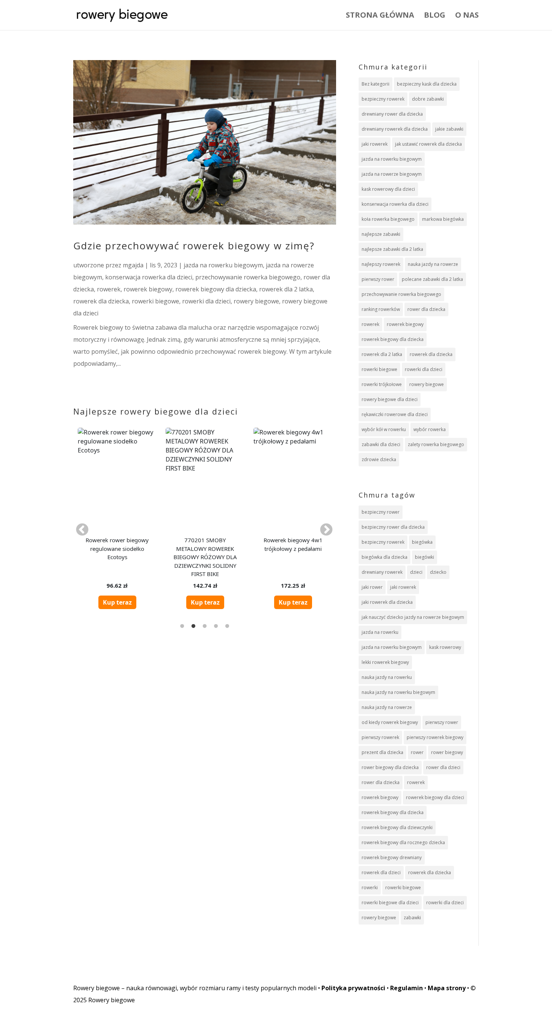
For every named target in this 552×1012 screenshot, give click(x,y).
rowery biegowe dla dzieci (390, 399)
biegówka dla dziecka (384, 557)
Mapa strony (447, 988)
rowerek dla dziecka (101, 301)
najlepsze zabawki (381, 234)
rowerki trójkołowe (382, 384)
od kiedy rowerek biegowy (390, 722)
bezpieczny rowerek (383, 99)
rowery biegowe (256, 301)
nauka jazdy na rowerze (433, 264)
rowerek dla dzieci (381, 872)
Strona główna (380, 16)
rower (417, 752)
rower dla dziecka (426, 309)
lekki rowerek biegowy (385, 662)
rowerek (109, 289)
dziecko (438, 572)
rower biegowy (447, 752)
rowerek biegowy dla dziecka (215, 289)
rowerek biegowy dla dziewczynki (397, 827)
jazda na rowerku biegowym (223, 265)
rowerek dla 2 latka (286, 289)
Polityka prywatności (353, 988)
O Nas (467, 16)
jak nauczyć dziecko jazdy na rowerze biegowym (413, 617)
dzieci (416, 572)
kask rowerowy (445, 647)
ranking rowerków (381, 309)
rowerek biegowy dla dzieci (435, 797)
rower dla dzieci (443, 767)
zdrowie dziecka (379, 459)
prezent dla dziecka (382, 752)
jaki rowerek (375, 144)
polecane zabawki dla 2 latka (432, 279)
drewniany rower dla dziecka (392, 114)
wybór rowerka (429, 429)
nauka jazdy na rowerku (387, 677)
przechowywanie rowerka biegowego (247, 277)
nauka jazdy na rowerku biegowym (398, 692)
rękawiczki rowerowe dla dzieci (395, 414)
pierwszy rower (378, 279)
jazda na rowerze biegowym (392, 174)
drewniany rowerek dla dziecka (395, 129)
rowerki (370, 887)
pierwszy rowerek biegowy (435, 737)
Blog (434, 16)
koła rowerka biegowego (388, 219)
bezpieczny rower (381, 512)
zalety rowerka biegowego (436, 444)
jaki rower (372, 587)
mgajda (133, 265)
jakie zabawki (449, 129)
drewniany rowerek (382, 572)
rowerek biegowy (148, 289)
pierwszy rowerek (380, 737)
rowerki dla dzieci (206, 301)
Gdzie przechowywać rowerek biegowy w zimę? (194, 245)
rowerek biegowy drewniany (392, 857)
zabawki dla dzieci (381, 444)
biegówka (422, 542)
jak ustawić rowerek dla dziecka (428, 144)
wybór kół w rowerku (384, 429)
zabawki (412, 917)
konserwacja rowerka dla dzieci (148, 277)
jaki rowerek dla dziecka (387, 602)
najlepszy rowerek (381, 264)
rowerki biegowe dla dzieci (390, 902)
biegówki (424, 557)
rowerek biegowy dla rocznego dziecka (403, 842)
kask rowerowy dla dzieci (388, 189)
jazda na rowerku (380, 632)
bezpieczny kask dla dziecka (427, 84)
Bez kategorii (375, 84)
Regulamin (406, 988)
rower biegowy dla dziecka (390, 767)
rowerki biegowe (155, 301)
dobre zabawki (428, 99)
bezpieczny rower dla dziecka (393, 527)
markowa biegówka (443, 219)
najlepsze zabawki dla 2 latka (392, 249)
